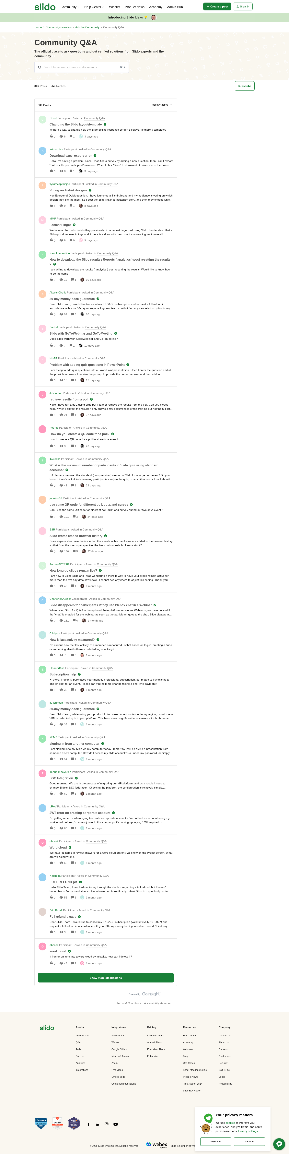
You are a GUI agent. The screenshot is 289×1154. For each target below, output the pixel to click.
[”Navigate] (47, 1028)
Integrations (82, 1070)
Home (38, 27)
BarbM (54, 327)
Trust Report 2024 (192, 1083)
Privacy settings (248, 1131)
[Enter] (38, 67)
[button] (217, 6)
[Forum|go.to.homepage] (45, 6)
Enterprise (152, 1056)
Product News (134, 7)
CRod (53, 118)
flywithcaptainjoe (60, 183)
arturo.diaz (56, 149)
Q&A (78, 1042)
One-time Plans (155, 1035)
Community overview (59, 27)
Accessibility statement (158, 1003)
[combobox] (81, 67)
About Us (224, 1042)
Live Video (117, 1070)
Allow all (249, 1141)
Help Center (189, 1035)
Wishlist (114, 7)
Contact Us (225, 1035)
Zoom (114, 1063)
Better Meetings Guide (195, 1070)
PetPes (54, 427)
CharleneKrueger (60, 598)
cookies (230, 1122)
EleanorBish (57, 668)
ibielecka (55, 458)
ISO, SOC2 (224, 1070)
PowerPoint (117, 1035)
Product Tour (82, 1035)
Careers (223, 1049)
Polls (78, 1049)
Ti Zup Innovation (60, 771)
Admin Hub (175, 7)
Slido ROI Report (192, 1090)
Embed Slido (118, 1077)
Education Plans (156, 1049)
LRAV (53, 806)
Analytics (80, 1063)
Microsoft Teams (120, 1056)
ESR (52, 529)
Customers (224, 1056)
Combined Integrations (123, 1083)
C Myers (55, 633)
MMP (53, 218)
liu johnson (56, 702)
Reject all (216, 1141)
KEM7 (53, 737)
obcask (54, 841)
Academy (155, 7)
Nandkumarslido (60, 253)
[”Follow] (88, 1126)
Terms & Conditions (129, 1003)
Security (223, 1063)
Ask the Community (87, 27)
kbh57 (53, 358)
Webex (115, 1042)
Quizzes (80, 1056)
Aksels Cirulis (58, 292)
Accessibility (225, 1083)
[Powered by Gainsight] (144, 995)
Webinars (188, 1049)
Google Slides (119, 1049)
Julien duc (56, 393)
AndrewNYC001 (59, 564)
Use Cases (189, 1063)
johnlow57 (56, 498)
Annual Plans (154, 1042)
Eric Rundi (56, 910)
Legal (222, 1077)
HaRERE (55, 875)
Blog (185, 1056)
